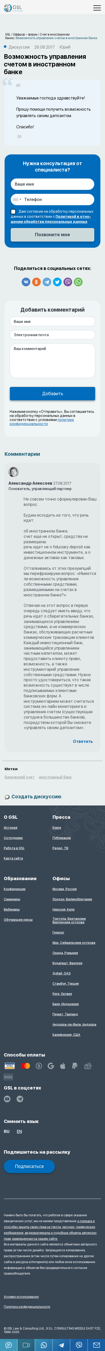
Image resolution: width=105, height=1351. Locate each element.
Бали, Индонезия (65, 1004)
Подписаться (29, 1166)
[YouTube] (7, 1099)
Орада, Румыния (65, 953)
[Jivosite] (9, 1345)
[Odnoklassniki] (36, 282)
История (10, 828)
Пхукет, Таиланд (65, 1014)
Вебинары (12, 909)
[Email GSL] (96, 1345)
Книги (56, 828)
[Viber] (67, 282)
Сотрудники (13, 838)
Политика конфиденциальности (27, 1307)
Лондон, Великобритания (72, 899)
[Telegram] (47, 282)
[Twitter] (57, 282)
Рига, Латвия (62, 994)
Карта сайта (13, 858)
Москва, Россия (64, 889)
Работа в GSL (14, 848)
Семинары (12, 899)
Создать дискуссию (36, 797)
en (19, 1131)
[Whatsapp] (78, 282)
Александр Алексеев (30, 483)
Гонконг (58, 932)
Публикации (61, 838)
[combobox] (17, 199)
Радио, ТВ (60, 848)
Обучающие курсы (18, 920)
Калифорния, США (66, 1035)
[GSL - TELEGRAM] (20, 1099)
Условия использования (21, 1297)
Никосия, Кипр (63, 909)
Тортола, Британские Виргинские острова (69, 920)
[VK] (26, 282)
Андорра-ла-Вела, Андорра (74, 1024)
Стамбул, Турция (65, 983)
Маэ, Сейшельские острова (73, 943)
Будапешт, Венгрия (67, 963)
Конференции (14, 889)
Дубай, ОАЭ (61, 973)
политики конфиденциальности (42, 422)
